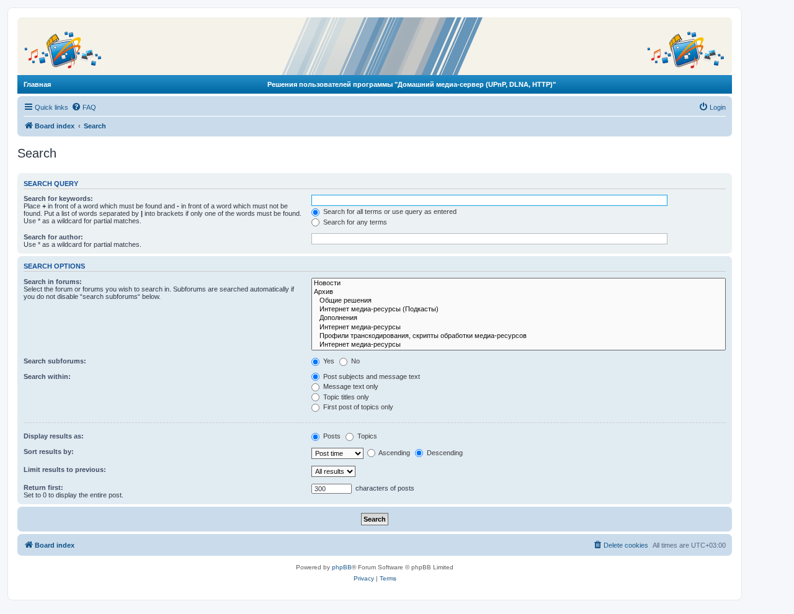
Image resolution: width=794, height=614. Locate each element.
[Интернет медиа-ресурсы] (519, 327)
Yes (327, 361)
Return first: (43, 487)
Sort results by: (49, 451)
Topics (366, 436)
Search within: (47, 376)
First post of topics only (357, 407)
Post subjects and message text (370, 376)
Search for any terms (354, 222)
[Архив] (519, 292)
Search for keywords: (58, 198)
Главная (37, 84)
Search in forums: (53, 281)
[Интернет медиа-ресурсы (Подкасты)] (519, 309)
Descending (444, 452)
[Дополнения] (519, 318)
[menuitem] (83, 107)
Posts (331, 436)
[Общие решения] (519, 300)
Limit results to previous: (65, 469)
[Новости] (519, 283)
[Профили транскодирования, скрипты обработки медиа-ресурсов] (519, 336)
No (354, 361)
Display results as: (54, 436)
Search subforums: (55, 361)
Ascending (393, 452)
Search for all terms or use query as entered (389, 211)
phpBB (342, 567)
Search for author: (53, 237)
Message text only (349, 386)
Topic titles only (345, 397)
